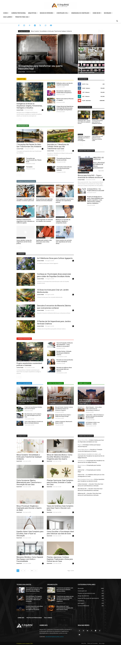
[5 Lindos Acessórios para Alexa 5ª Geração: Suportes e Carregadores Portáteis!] (21, 608)
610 (32, 570)
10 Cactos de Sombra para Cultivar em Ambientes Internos (97, 122)
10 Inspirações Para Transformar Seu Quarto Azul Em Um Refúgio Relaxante (91, 455)
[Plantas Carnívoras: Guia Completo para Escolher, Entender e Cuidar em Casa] (60, 471)
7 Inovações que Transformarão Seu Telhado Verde (33, 160)
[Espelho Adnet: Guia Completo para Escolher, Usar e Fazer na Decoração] (30, 522)
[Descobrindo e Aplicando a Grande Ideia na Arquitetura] (51, 93)
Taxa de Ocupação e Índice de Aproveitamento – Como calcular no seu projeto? (64, 344)
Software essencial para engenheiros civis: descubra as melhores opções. (25, 221)
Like (103, 84)
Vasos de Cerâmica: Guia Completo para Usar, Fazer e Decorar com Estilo (60, 508)
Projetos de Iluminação (82, 118)
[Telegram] (35, 25)
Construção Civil (20, 141)
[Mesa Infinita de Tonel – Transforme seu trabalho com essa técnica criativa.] (51, 608)
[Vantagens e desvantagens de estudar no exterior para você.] (26, 191)
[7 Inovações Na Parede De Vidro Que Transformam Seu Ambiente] (30, 135)
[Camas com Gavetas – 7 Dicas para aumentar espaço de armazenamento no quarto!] (60, 396)
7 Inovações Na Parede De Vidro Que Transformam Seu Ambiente (29, 145)
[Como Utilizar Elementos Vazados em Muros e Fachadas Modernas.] (20, 423)
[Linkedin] (87, 630)
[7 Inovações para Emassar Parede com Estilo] (51, 160)
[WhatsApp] (45, 25)
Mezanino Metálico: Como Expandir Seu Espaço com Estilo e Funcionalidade (30, 559)
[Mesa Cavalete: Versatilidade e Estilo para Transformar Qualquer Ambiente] (30, 446)
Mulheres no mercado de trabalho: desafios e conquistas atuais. (63, 221)
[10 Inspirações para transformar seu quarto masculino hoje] (47, 54)
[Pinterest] (29, 25)
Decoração (82, 41)
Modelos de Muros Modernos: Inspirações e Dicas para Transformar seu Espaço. (27, 399)
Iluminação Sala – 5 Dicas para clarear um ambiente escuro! (84, 122)
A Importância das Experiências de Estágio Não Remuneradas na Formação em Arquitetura (64, 108)
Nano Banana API (82, 488)
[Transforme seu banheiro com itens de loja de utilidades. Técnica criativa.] (51, 590)
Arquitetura (19, 100)
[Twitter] (40, 25)
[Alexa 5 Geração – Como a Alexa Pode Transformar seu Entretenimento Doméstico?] (81, 408)
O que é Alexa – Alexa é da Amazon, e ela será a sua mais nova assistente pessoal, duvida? (95, 416)
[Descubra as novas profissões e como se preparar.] (51, 362)
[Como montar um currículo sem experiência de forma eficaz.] (65, 232)
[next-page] (20, 119)
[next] (102, 31)
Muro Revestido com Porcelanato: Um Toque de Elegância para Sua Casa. (33, 415)
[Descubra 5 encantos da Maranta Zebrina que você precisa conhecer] (26, 310)
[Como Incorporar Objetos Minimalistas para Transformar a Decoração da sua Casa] (30, 471)
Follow (102, 88)
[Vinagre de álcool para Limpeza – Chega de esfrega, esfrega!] (50, 416)
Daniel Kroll (19, 461)
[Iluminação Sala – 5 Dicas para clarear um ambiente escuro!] (84, 115)
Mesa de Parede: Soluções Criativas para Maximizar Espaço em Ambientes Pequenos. (64, 409)
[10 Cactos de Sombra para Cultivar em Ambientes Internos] (98, 115)
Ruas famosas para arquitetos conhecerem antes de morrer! (89, 400)
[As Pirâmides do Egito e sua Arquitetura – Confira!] (81, 424)
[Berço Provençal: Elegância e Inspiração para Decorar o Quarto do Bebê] (30, 497)
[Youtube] (51, 25)
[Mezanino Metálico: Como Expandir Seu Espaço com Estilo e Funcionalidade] (30, 548)
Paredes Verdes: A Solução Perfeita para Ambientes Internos (63, 353)
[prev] (99, 31)
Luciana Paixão (20, 110)
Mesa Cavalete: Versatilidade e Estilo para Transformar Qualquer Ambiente (51, 31)
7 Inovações (29, 166)
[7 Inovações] (21, 169)
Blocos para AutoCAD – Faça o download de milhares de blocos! (90, 176)
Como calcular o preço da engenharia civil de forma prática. (24, 242)
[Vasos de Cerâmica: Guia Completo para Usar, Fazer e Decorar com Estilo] (60, 497)
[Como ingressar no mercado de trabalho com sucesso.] (45, 211)
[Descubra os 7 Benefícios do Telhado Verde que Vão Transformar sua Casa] (60, 135)
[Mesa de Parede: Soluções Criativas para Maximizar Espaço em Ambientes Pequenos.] (50, 408)
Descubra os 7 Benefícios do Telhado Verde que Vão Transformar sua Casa (58, 146)
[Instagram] (24, 25)
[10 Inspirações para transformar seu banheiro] (91, 40)
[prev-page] (18, 119)
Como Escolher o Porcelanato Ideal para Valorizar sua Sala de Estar (60, 533)
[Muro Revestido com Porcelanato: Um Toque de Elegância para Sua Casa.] (20, 415)
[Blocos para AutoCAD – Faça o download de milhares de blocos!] (91, 163)
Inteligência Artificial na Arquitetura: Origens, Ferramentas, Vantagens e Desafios (29, 106)
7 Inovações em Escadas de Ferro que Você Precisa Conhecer (64, 168)
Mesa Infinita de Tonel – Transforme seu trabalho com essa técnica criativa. (64, 608)
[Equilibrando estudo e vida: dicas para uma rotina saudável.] (45, 232)
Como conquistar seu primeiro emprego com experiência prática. (65, 200)
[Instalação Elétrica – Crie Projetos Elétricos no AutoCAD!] (82, 191)
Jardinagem (94, 118)
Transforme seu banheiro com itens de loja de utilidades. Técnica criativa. (64, 589)
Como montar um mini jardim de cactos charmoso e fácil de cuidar (97, 138)
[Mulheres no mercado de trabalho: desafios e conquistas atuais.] (65, 211)
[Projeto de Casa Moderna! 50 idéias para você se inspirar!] (20, 408)
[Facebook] (19, 25)
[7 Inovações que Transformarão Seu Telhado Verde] (21, 160)
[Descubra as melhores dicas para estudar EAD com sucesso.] (51, 369)
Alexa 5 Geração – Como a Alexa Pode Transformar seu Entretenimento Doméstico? (94, 409)
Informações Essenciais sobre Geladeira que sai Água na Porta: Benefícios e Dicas (34, 589)
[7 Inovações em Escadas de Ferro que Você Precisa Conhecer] (51, 169)
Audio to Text (81, 470)
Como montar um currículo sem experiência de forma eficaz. (64, 242)
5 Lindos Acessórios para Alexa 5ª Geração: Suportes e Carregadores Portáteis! (34, 608)
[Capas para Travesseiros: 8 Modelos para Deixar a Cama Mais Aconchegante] (84, 130)
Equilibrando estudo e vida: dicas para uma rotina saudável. (44, 242)
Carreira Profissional (21, 196)
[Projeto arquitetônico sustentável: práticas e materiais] (30, 351)
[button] (117, 21)
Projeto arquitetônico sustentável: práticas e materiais (29, 364)
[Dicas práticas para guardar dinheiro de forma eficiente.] (45, 191)
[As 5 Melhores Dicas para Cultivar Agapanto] (26, 263)
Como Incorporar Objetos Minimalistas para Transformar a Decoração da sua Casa (29, 482)
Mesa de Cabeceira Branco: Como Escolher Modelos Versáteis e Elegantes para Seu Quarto (59, 457)
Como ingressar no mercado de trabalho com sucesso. (44, 220)
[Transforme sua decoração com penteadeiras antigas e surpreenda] (91, 54)
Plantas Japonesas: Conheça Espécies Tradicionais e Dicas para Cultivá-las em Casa (60, 559)
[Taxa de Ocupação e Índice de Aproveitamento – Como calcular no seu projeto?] (51, 345)
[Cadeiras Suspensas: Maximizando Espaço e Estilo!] (50, 423)
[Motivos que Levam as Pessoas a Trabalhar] (51, 100)
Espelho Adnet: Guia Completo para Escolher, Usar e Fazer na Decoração (30, 534)
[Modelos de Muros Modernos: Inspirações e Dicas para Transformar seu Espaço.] (30, 396)
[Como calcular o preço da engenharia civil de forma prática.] (26, 232)
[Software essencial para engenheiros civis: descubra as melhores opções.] (26, 211)
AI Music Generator (82, 484)
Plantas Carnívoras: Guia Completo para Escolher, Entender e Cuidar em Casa (60, 482)
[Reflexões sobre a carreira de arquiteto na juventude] (51, 85)
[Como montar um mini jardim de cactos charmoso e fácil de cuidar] (98, 130)
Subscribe (102, 100)
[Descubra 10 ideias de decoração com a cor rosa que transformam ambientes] (91, 67)
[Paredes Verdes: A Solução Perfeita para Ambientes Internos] (51, 353)
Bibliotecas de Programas (83, 172)
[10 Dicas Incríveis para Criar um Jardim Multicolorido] (26, 295)
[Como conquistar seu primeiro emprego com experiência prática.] (65, 191)
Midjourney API (81, 493)
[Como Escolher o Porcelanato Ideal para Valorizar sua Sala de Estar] (60, 522)
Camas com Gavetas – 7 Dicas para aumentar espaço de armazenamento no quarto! (60, 399)
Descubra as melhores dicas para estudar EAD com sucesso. (64, 369)
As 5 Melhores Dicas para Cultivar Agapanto (55, 258)
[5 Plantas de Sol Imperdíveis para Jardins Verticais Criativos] (26, 326)
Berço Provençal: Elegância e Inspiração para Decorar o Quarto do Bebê (29, 508)
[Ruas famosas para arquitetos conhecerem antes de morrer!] (91, 396)
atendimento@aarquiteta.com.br (55, 636)
